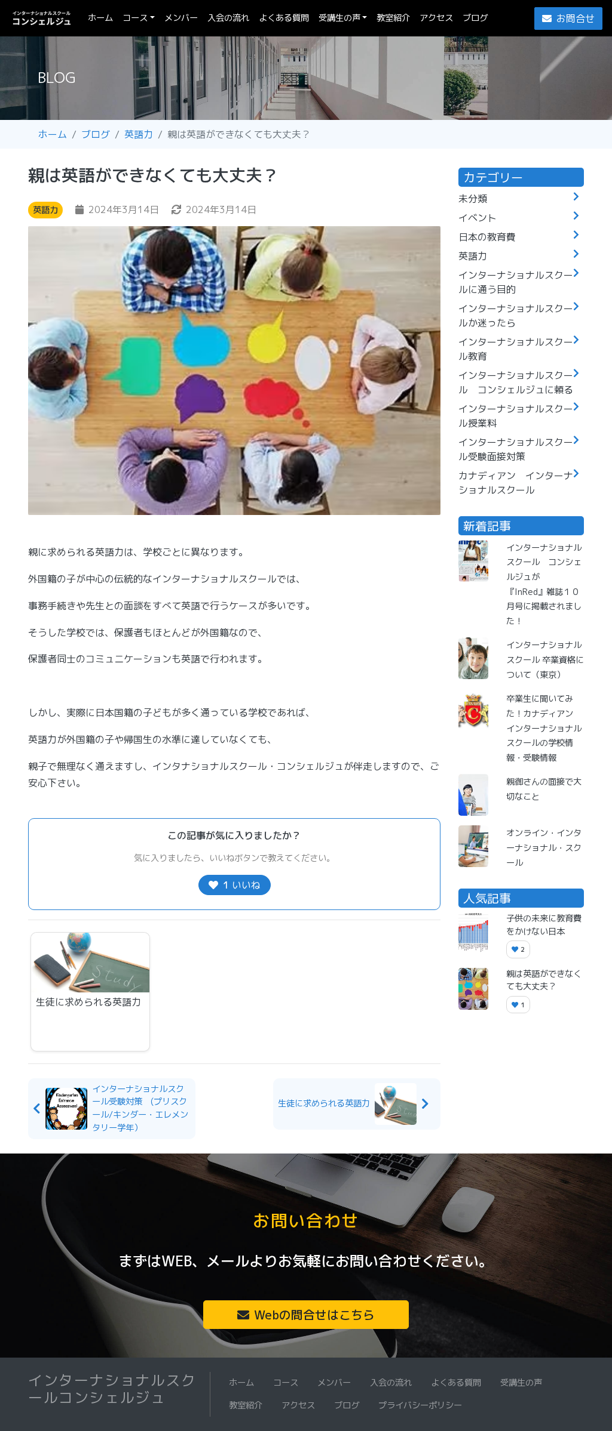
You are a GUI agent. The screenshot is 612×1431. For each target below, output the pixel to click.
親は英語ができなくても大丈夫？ (544, 980)
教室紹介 (393, 18)
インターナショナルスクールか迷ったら (515, 315)
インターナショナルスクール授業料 (515, 416)
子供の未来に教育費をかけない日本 (544, 924)
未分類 (472, 198)
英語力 (138, 134)
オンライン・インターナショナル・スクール (544, 847)
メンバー (181, 18)
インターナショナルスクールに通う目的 (515, 282)
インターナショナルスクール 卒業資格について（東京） (545, 659)
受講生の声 (339, 18)
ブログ (475, 18)
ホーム (103, 17)
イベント (477, 217)
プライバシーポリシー (420, 1405)
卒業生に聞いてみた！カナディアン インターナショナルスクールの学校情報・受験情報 (544, 728)
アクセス (436, 18)
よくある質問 (284, 18)
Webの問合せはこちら (314, 1314)
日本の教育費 (487, 236)
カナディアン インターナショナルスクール (515, 482)
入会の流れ (228, 18)
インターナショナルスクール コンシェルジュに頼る (515, 382)
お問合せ (575, 18)
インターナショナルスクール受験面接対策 (515, 449)
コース (135, 18)
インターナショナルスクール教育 (515, 349)
